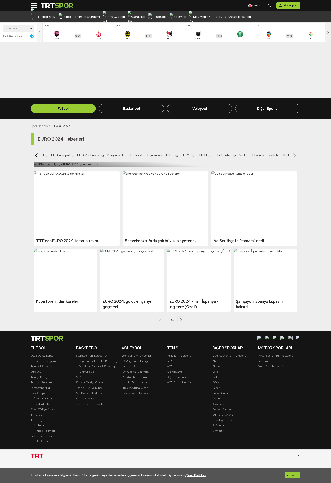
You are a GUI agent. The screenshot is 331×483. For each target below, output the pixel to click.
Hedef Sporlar (220, 393)
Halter (216, 388)
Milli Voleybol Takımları (135, 377)
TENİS (172, 347)
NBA (78, 377)
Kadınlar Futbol (279, 155)
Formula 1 (263, 361)
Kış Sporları (218, 404)
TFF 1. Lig (172, 155)
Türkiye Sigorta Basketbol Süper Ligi (97, 361)
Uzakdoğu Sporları (223, 420)
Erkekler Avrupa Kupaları (136, 388)
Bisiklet (216, 366)
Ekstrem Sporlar (221, 409)
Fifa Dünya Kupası (41, 436)
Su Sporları (218, 425)
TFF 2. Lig (187, 155)
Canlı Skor (8, 36)
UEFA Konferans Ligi (90, 155)
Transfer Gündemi (41, 382)
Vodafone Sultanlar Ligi (135, 366)
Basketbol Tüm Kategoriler (91, 355)
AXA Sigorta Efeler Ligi (135, 361)
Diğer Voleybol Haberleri (136, 393)
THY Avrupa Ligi (85, 371)
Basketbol (131, 108)
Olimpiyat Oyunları (223, 414)
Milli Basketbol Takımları (90, 393)
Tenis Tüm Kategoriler (179, 355)
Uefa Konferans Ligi (42, 398)
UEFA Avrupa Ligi (62, 155)
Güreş (216, 382)
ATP (169, 361)
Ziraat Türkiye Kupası (148, 155)
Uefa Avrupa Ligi (40, 393)
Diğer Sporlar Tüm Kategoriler (229, 355)
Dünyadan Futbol (119, 155)
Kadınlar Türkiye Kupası (89, 388)
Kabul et (292, 475)
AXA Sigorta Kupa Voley (135, 371)
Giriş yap (288, 5)
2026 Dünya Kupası (42, 355)
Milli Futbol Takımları (252, 155)
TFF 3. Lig (204, 155)
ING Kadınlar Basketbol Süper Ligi (95, 366)
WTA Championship (179, 382)
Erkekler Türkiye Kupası (89, 382)
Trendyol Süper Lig (42, 366)
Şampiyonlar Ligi (40, 388)
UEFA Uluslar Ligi (225, 155)
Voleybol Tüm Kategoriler (136, 355)
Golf (215, 377)
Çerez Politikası (195, 475)
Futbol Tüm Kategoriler (44, 361)
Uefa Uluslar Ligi (40, 425)
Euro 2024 (37, 371)
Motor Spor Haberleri (270, 366)
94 (172, 320)
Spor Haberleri (40, 126)
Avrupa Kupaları (85, 398)
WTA (169, 366)
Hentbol (217, 398)
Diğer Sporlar (268, 108)
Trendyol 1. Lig (39, 377)
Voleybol (199, 108)
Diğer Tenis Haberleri (179, 377)
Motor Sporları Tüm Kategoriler (276, 355)
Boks (215, 371)
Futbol (63, 108)
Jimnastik (218, 430)
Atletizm (217, 361)
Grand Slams (174, 371)
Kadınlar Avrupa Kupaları (90, 404)
